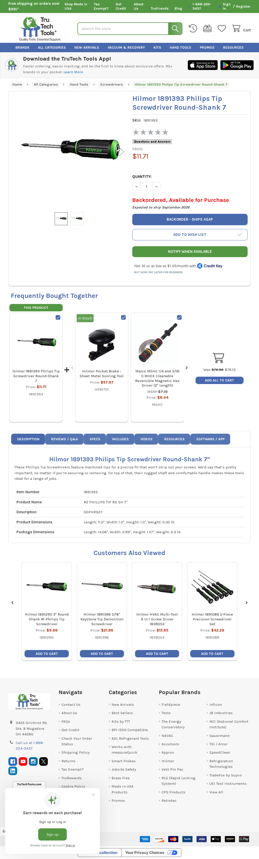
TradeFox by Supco (225, 775)
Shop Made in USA (75, 6)
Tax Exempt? (101, 6)
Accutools (170, 744)
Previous (16, 152)
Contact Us (70, 704)
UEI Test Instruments (228, 783)
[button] (190, 234)
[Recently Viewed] (194, 28)
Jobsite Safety (124, 769)
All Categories (52, 47)
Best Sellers (122, 713)
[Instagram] (33, 761)
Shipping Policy (75, 752)
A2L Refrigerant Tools (130, 738)
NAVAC (167, 735)
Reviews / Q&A (64, 439)
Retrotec (169, 800)
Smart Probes (124, 761)
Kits (157, 47)
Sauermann (219, 735)
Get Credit (121, 6)
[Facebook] (12, 761)
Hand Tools (180, 47)
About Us (138, 6)
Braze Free (121, 778)
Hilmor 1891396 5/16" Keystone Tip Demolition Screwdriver (101, 619)
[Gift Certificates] (208, 28)
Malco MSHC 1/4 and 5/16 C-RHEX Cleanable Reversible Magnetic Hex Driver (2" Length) (157, 378)
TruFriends (160, 8)
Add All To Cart (219, 380)
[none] (69, 151)
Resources (233, 47)
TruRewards (71, 778)
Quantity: (142, 176)
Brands (22, 47)
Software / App (210, 439)
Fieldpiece (171, 704)
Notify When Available (190, 251)
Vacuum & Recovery (126, 47)
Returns (68, 761)
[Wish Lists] (223, 28)
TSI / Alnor (218, 744)
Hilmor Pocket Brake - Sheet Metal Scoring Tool (102, 373)
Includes (120, 439)
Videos (146, 439)
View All (216, 792)
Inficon (215, 704)
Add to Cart (47, 654)
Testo (166, 713)
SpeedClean (219, 752)
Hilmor (168, 761)
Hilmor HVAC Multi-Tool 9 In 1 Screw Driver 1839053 (157, 619)
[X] (43, 761)
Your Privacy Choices (144, 852)
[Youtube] (23, 761)
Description (28, 439)
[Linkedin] (12, 771)
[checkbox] (58, 317)
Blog (178, 8)
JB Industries (221, 713)
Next (122, 152)
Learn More (73, 72)
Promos (207, 47)
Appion (168, 752)
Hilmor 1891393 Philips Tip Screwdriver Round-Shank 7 (36, 376)
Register (243, 6)
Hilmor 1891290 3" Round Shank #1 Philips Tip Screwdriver (47, 619)
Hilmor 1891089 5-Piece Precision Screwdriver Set (212, 619)
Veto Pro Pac (172, 769)
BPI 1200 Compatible (130, 730)
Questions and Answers (152, 141)
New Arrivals (86, 47)
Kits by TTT (121, 721)
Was (213, 369)
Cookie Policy (73, 786)
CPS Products (173, 792)
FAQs (65, 721)
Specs (95, 439)
